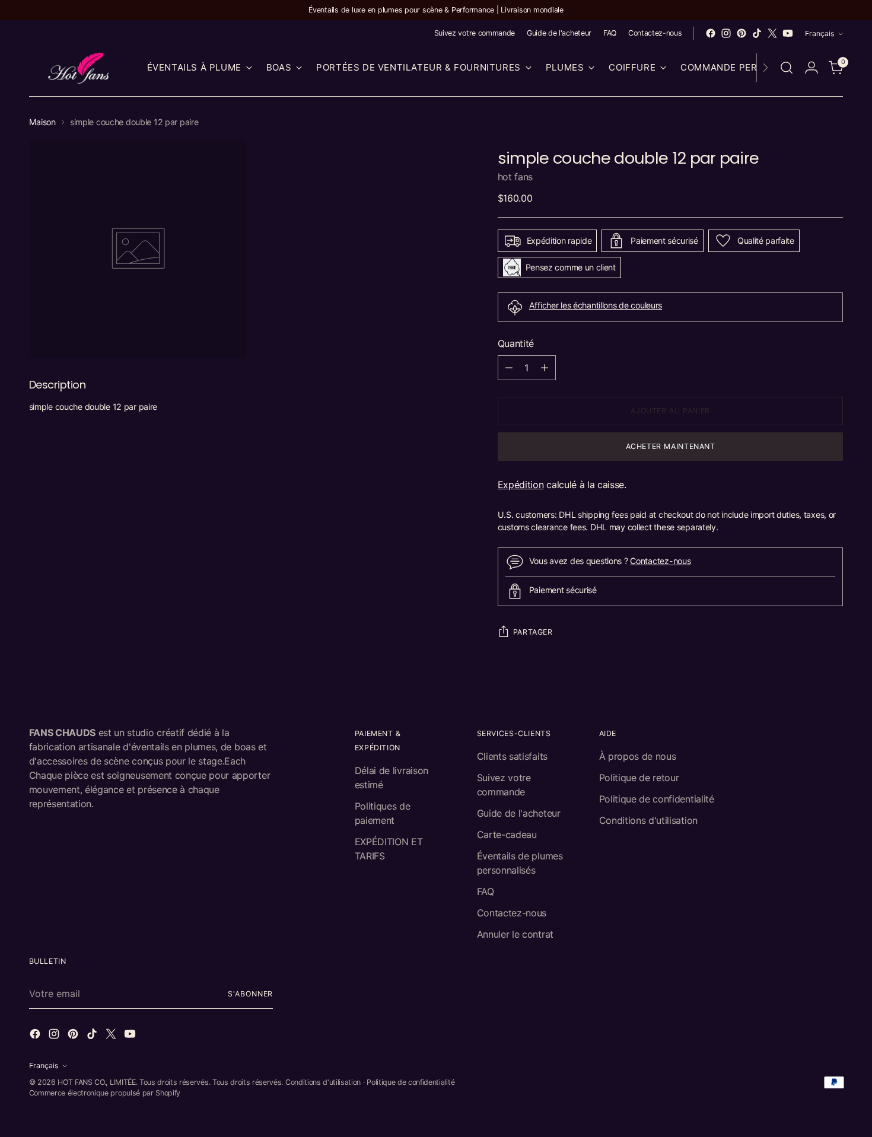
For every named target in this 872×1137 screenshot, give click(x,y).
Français (820, 33)
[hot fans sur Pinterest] (741, 33)
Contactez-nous (660, 561)
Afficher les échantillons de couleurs (596, 305)
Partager (533, 632)
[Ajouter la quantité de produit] (544, 368)
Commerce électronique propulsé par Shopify (105, 1092)
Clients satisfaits (512, 756)
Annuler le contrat (515, 934)
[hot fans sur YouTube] (787, 33)
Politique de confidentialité (656, 799)
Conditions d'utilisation (648, 820)
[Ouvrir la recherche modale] (786, 67)
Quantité (516, 343)
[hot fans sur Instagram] (726, 33)
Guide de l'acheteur (519, 813)
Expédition (521, 485)
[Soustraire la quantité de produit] (509, 368)
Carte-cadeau (507, 834)
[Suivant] (765, 68)
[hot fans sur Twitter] (772, 33)
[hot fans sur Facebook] (710, 33)
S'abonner (250, 993)
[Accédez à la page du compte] (811, 67)
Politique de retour (639, 778)
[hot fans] (79, 68)
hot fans (515, 177)
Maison (42, 122)
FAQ (485, 891)
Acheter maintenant (670, 446)
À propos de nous (637, 756)
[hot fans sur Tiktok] (757, 33)
